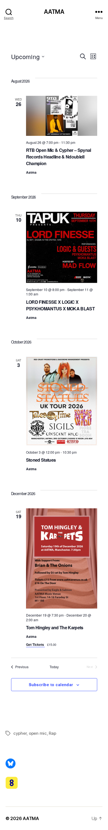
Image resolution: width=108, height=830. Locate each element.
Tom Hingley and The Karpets (54, 627)
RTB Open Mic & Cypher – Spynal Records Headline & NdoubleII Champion (58, 156)
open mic (38, 733)
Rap (52, 733)
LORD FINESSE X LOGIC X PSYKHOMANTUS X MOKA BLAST (60, 305)
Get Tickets (35, 644)
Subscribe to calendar (51, 684)
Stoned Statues (41, 460)
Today (54, 667)
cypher (20, 733)
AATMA (54, 12)
